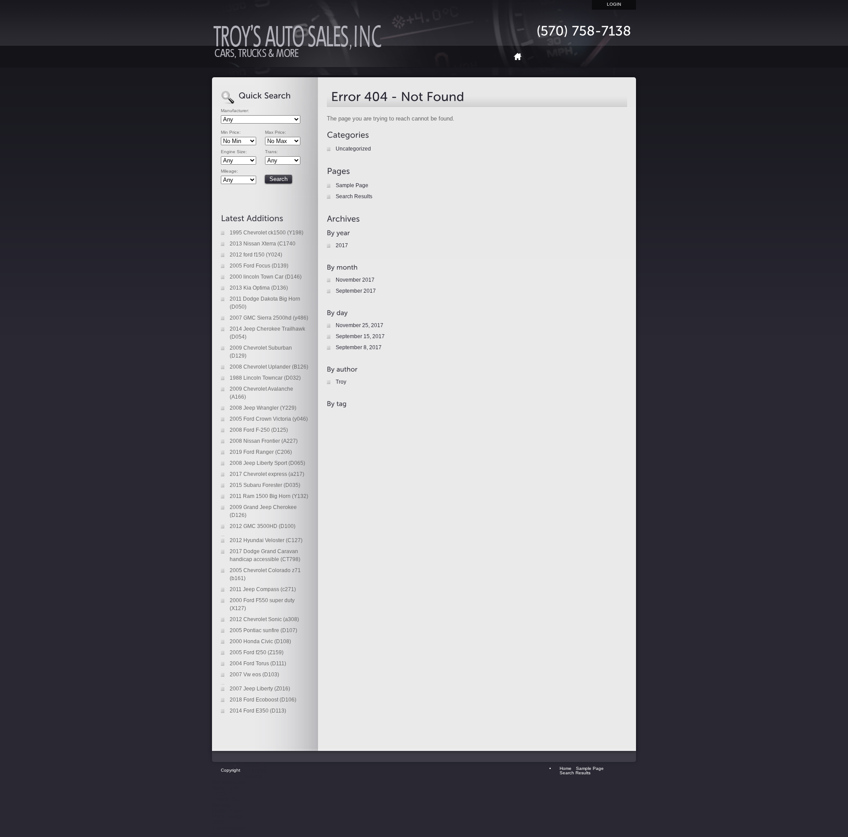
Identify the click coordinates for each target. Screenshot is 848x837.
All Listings (254, 770)
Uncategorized (353, 149)
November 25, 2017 (359, 325)
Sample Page (352, 185)
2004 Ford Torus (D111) (258, 663)
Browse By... (256, 765)
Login (614, 4)
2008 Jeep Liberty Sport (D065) (267, 463)
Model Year (226, 810)
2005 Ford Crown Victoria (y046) (269, 419)
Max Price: (275, 132)
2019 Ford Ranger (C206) (261, 452)
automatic (224, 833)
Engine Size (227, 799)
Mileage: (229, 171)
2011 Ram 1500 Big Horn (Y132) (269, 496)
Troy (341, 382)
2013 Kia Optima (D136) (259, 288)
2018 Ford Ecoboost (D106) (263, 700)
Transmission (229, 828)
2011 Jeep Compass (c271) (263, 589)
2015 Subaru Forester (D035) (265, 485)
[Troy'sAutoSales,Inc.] (300, 44)
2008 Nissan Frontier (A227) (264, 441)
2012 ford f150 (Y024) (256, 255)
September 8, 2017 (359, 347)
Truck (219, 793)
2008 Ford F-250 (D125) (259, 430)
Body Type (225, 787)
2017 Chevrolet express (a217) (267, 474)
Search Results (354, 196)
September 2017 (356, 291)
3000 (218, 822)
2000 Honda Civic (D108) (260, 641)
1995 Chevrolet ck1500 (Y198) (266, 233)
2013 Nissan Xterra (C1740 (262, 244)
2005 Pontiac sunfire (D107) (263, 630)
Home (521, 56)
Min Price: (231, 132)
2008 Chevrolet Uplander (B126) (269, 367)
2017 (342, 245)
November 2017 (355, 280)
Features (251, 776)
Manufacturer (229, 782)
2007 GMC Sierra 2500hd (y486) (269, 318)
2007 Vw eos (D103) (254, 674)
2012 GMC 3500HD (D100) (262, 526)
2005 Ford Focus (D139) (259, 266)
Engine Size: (234, 152)
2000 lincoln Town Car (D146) (266, 277)
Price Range (227, 816)
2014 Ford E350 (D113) (258, 711)
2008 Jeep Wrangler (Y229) (263, 408)
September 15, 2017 (360, 336)
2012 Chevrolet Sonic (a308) (264, 619)
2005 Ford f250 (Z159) (257, 652)
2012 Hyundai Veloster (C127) (266, 540)
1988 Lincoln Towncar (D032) (265, 378)
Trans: (271, 152)
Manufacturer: (235, 111)
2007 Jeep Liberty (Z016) (260, 689)
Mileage (222, 805)
